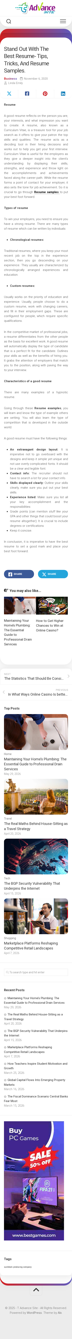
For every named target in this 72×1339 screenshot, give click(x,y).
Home (8, 754)
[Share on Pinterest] (45, 93)
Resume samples (47, 192)
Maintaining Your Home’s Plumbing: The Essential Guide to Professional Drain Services (35, 764)
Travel (8, 818)
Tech (7, 878)
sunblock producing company (18, 1267)
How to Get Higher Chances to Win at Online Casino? (50, 625)
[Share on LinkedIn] (63, 93)
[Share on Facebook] (27, 93)
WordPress (34, 1313)
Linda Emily (15, 83)
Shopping (10, 938)
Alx (60, 1313)
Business (10, 78)
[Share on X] (9, 93)
